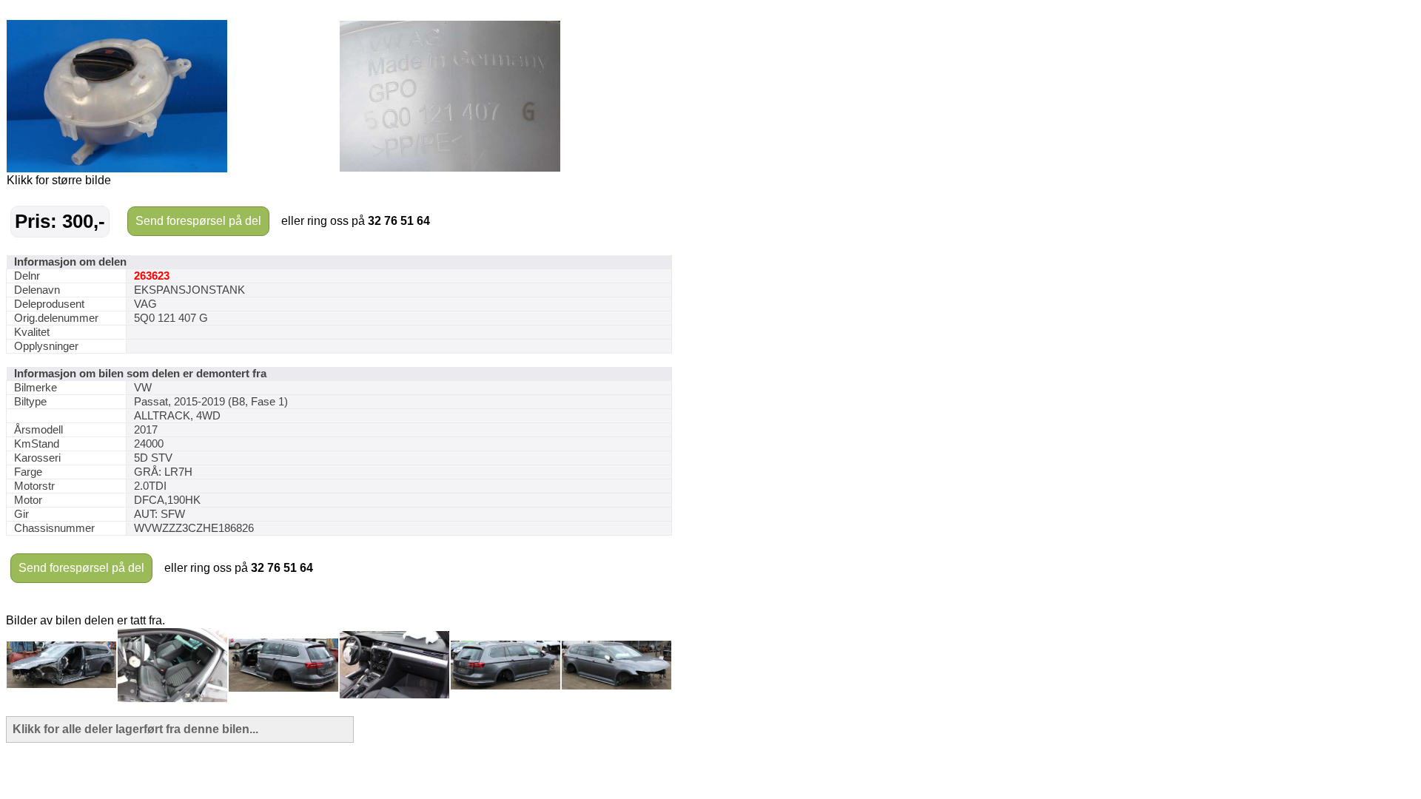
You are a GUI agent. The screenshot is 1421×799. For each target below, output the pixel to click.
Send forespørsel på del (198, 221)
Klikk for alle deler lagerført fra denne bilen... (135, 729)
